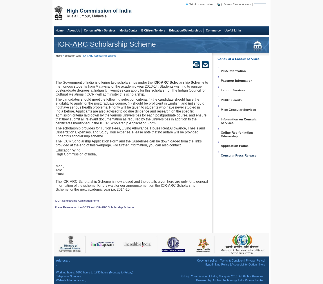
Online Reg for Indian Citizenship (237, 134)
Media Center (128, 30)
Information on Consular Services (239, 121)
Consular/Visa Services (100, 30)
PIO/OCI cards (231, 100)
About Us (73, 30)
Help (262, 264)
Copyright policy (207, 260)
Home (60, 30)
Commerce (213, 30)
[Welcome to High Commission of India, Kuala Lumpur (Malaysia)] (93, 12)
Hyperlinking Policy (217, 264)
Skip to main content (201, 4)
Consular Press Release (238, 155)
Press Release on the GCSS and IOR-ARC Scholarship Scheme (94, 207)
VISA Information (233, 71)
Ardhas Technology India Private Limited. (239, 280)
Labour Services (233, 90)
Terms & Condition (231, 260)
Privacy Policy (255, 260)
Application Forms (235, 146)
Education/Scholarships (185, 30)
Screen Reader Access (237, 4)
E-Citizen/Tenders (153, 30)
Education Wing (73, 55)
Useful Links (233, 30)
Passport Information (236, 80)
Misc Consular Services (238, 109)
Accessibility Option (244, 264)
